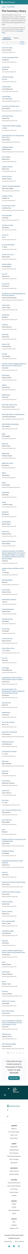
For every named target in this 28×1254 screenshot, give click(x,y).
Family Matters (6, 522)
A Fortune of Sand (7, 225)
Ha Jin (3, 237)
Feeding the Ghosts (8, 851)
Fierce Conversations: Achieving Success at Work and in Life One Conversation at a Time (12, 1022)
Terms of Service (19, 1241)
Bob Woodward (6, 812)
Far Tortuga (5, 668)
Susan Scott (5, 1027)
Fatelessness (6, 712)
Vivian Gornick (5, 1013)
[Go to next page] (23, 1053)
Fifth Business (6, 1034)
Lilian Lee (4, 602)
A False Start (6, 67)
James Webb (5, 1003)
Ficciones (5, 991)
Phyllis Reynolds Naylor (8, 407)
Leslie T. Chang (6, 307)
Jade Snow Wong (6, 1046)
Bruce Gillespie (6, 108)
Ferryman (5, 941)
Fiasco (4, 982)
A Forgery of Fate (7, 196)
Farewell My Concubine (9, 599)
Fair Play (4, 354)
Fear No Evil (5, 790)
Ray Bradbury (5, 621)
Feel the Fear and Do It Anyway (11, 892)
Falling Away (5, 453)
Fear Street (5, 800)
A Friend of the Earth (8, 245)
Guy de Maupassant (7, 89)
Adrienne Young (6, 446)
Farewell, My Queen (8, 609)
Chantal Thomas (6, 611)
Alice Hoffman (6, 387)
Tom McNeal (5, 631)
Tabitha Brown (5, 865)
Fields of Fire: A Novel (8, 1001)
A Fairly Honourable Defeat (10, 57)
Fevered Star (6, 972)
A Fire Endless (6, 157)
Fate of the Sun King (8, 722)
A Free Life (5, 235)
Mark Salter (12, 416)
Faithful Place (6, 395)
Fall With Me (5, 492)
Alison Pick (5, 660)
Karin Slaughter (6, 436)
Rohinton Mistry (6, 524)
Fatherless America (8, 742)
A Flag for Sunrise (7, 167)
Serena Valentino (6, 346)
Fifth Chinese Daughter (9, 1044)
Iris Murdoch (5, 60)
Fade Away (5, 334)
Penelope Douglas (7, 456)
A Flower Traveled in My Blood (11, 186)
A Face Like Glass (7, 48)
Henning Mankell (6, 266)
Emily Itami (5, 773)
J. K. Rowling (5, 572)
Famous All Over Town (9, 541)
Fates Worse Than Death (9, 732)
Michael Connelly (6, 377)
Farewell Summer (7, 619)
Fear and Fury (6, 781)
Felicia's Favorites (7, 902)
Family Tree (5, 531)
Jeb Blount (5, 561)
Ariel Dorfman (5, 843)
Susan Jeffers (6, 894)
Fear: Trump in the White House (11, 810)
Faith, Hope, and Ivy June (9, 405)
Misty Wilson (5, 465)
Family (4, 502)
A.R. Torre (4, 79)
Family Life (5, 512)
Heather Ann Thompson (8, 783)
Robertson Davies (7, 1036)
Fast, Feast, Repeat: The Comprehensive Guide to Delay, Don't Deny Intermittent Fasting (13, 691)
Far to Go (4, 658)
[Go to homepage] (8, 2)
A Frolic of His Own (8, 254)
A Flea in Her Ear (7, 176)
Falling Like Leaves (7, 463)
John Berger (5, 218)
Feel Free (4, 872)
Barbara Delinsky (6, 534)
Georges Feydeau (7, 179)
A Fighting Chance (7, 147)
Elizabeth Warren (6, 149)
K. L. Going (5, 754)
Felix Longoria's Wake (8, 921)
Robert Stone (5, 169)
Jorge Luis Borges (7, 993)
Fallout (4, 473)
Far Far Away (6, 629)
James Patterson (6, 793)
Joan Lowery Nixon (7, 99)
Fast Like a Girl (6, 703)
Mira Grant (4, 832)
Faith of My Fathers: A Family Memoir (13, 414)
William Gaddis (6, 257)
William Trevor (6, 914)
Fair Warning (5, 375)
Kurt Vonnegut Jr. (6, 734)
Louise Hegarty (6, 356)
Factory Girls (6, 305)
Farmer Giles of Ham (8, 648)
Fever (3, 962)
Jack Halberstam (6, 933)
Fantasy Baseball (7, 580)
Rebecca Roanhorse (7, 974)
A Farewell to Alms (7, 116)
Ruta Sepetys (5, 227)
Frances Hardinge (6, 50)
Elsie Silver (5, 69)
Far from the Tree (7, 638)
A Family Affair (6, 87)
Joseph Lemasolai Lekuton (9, 297)
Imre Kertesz (5, 715)
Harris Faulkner (6, 426)
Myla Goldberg (6, 822)
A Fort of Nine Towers (8, 206)
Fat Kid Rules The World (9, 751)
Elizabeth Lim (5, 198)
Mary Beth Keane (6, 964)
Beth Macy (5, 317)
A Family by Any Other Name (10, 106)
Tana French (5, 397)
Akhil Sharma (5, 514)
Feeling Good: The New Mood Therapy (13, 882)
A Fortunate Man (7, 215)
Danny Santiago (6, 543)
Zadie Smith (5, 874)
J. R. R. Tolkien (6, 650)
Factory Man (5, 315)
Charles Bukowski (7, 327)
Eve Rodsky (5, 368)
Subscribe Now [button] (14, 1078)
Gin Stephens (5, 695)
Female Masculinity (8, 931)
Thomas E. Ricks (6, 984)
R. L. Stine (4, 802)
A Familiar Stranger (7, 77)
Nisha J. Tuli (5, 724)
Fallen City (5, 444)
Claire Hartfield (6, 139)
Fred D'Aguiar (5, 853)
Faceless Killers (7, 264)
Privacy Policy (8, 1241)
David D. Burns (6, 884)
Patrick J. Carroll (6, 923)
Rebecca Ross (6, 159)
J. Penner (4, 128)
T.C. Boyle (4, 247)
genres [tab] (16, 38)
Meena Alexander (6, 763)
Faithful (4, 385)
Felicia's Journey (7, 911)
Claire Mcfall (5, 943)
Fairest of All (5, 344)
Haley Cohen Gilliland (7, 188)
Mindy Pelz (5, 705)
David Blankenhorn (7, 744)
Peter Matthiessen (7, 670)
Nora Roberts (5, 286)
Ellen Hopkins (5, 475)
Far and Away (6, 590)
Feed (3, 829)
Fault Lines (5, 761)
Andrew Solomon (6, 592)
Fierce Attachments (8, 1011)
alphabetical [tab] (6, 38)
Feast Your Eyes (7, 820)
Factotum (5, 325)
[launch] (9, 1246)
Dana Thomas (5, 682)
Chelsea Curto (5, 276)
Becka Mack (5, 495)
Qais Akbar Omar (6, 208)
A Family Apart (6, 96)
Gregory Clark (5, 118)
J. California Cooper (7, 504)
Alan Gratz (4, 582)
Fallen (3, 434)
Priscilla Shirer (6, 954)
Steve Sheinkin (6, 485)
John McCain (5, 416)
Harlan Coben (5, 337)
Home (3, 7)
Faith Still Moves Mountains (10, 424)
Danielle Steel (5, 904)
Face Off (4, 274)
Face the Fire (6, 284)
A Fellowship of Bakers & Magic (11, 126)
